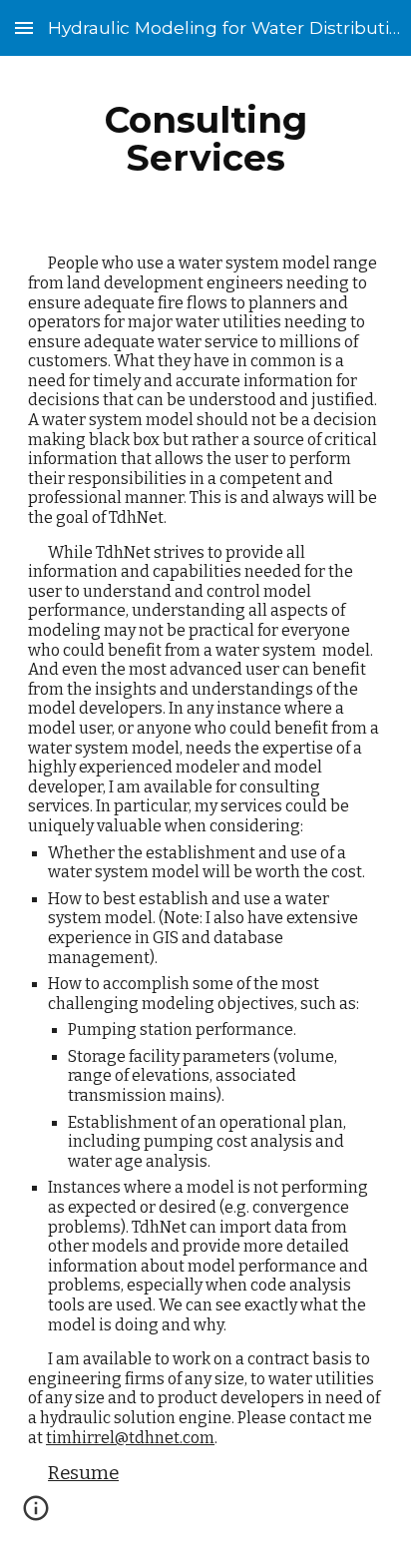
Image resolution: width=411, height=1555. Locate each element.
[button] (24, 27)
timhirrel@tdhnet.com (130, 1437)
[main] (205, 139)
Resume (83, 1473)
